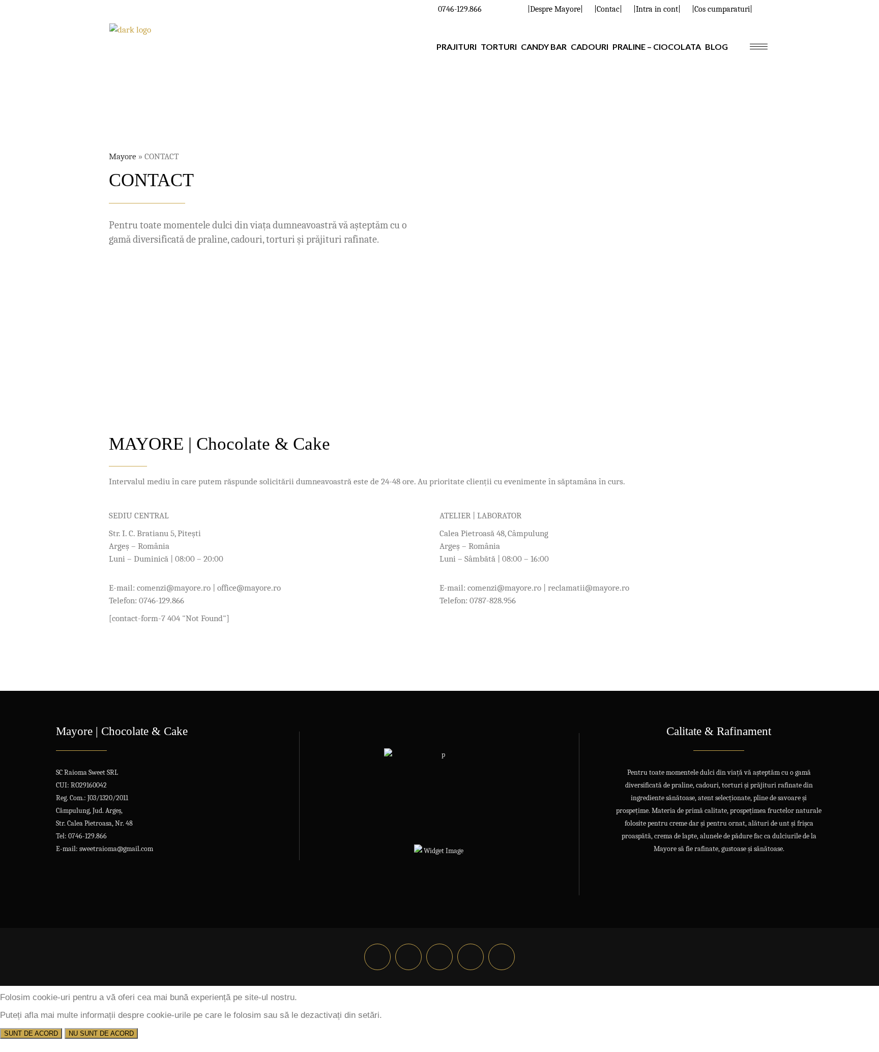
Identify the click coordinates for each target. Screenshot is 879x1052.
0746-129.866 (460, 9)
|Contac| (608, 9)
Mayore (122, 156)
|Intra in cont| (657, 9)
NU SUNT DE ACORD (101, 1033)
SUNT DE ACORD (31, 1033)
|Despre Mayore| (555, 9)
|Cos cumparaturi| (722, 9)
